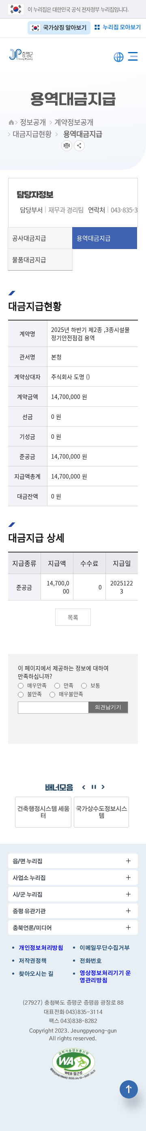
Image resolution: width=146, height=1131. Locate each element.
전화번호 (90, 960)
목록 (73, 617)
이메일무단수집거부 (104, 947)
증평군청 (21, 55)
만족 (67, 685)
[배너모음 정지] (93, 787)
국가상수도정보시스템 (101, 812)
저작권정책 (33, 960)
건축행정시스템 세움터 (43, 812)
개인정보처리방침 (41, 947)
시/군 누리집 (27, 894)
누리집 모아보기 (122, 27)
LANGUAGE (119, 57)
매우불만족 (70, 694)
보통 (94, 685)
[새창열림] (73, 1064)
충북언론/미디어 (32, 927)
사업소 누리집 (29, 877)
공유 (79, 146)
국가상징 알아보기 (64, 27)
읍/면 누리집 (27, 861)
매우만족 (36, 685)
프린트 (66, 146)
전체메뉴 (133, 54)
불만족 (34, 694)
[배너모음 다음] (103, 787)
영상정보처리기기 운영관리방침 (105, 976)
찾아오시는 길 (36, 973)
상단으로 (129, 1089)
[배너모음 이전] (83, 787)
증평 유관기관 (29, 911)
